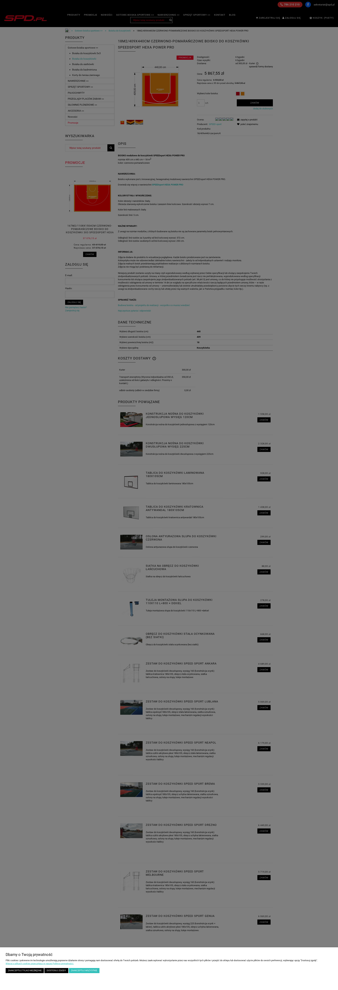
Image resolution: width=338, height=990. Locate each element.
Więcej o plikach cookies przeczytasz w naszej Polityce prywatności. (40, 963)
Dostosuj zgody (56, 970)
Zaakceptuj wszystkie (84, 970)
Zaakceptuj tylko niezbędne (25, 970)
